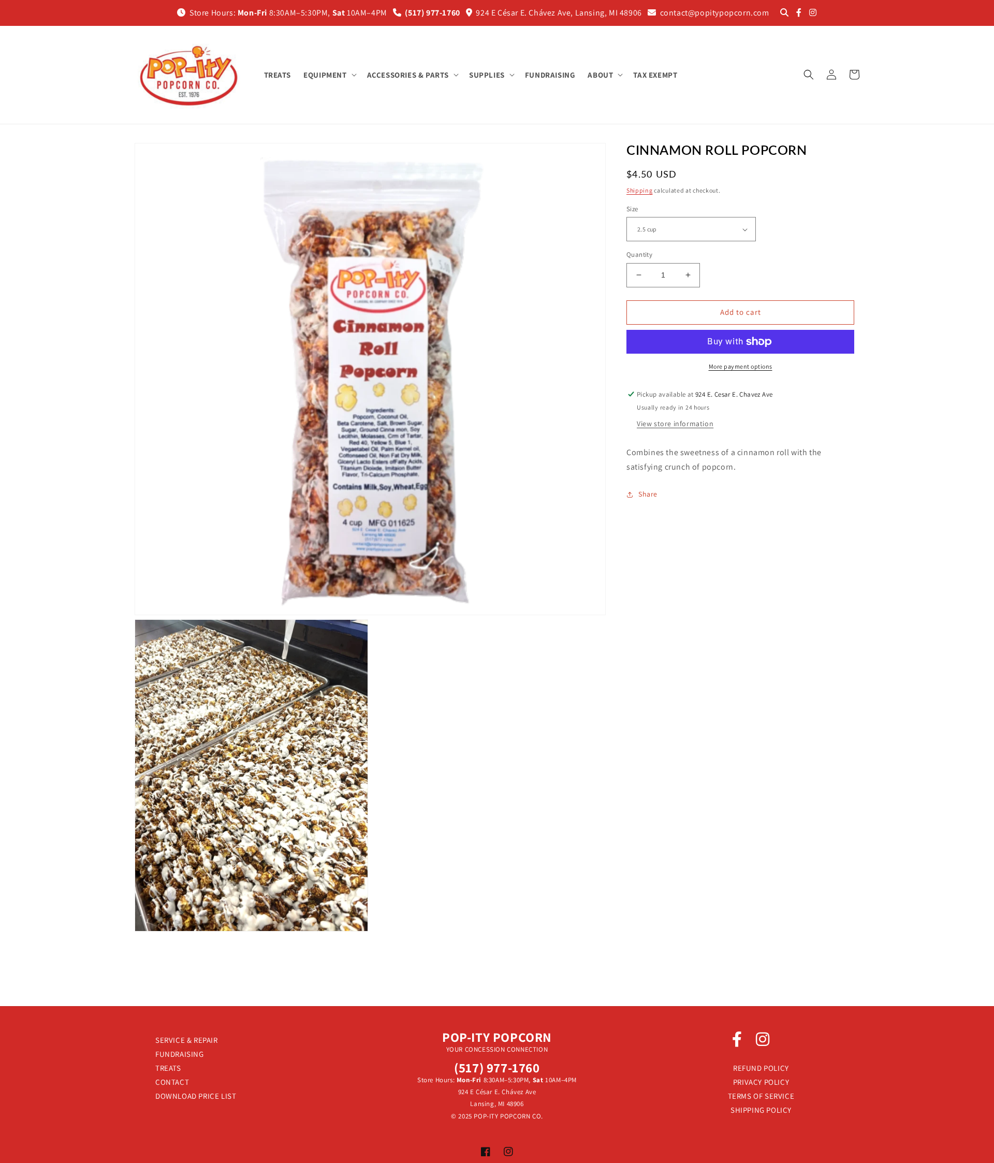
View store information (675, 423)
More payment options (740, 366)
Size (632, 209)
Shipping (639, 190)
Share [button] (647, 494)
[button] (328, 75)
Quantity (639, 254)
